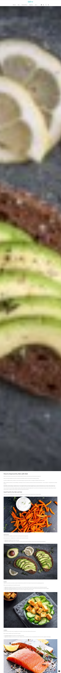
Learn (36, 4)
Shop (18, 4)
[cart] (48, 4)
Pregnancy (31, 4)
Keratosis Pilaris (24, 4)
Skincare (14, 4)
